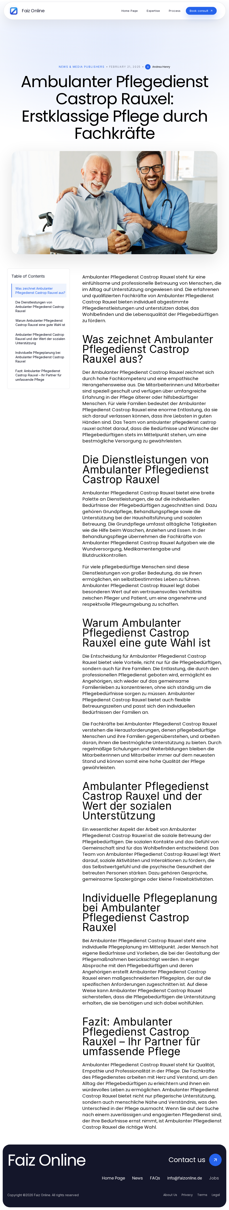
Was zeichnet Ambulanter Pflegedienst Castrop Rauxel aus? (40, 291)
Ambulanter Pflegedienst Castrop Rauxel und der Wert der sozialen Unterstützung (40, 339)
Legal (216, 1195)
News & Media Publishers (82, 66)
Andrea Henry (161, 66)
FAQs (155, 1178)
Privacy (187, 1195)
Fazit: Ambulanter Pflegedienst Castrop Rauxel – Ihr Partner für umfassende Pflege (38, 375)
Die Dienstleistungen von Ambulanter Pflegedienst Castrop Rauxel (39, 306)
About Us (170, 1195)
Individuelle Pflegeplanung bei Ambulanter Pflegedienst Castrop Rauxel (39, 357)
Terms (202, 1195)
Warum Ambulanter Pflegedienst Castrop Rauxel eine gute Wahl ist (40, 323)
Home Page (113, 1178)
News (137, 1178)
